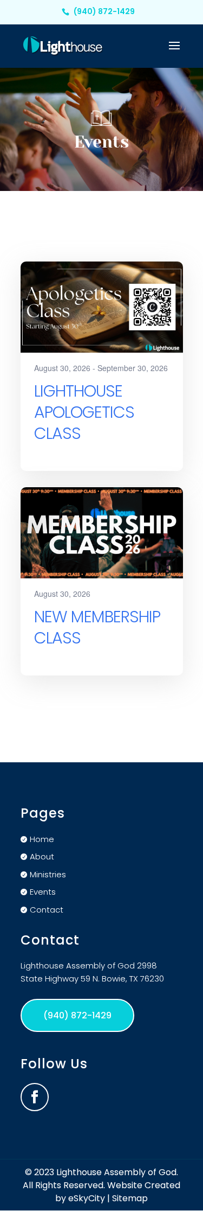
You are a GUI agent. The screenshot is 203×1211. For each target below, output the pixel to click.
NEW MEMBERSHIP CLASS (97, 627)
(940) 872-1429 (104, 11)
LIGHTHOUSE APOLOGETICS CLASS (84, 412)
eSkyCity (86, 1198)
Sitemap (130, 1198)
